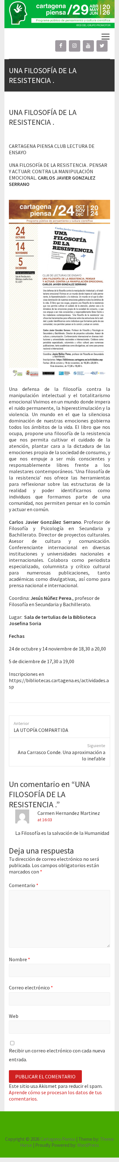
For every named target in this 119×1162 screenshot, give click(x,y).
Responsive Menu (105, 37)
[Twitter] (102, 46)
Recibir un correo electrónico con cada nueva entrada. (57, 1054)
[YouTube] (88, 46)
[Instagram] (74, 46)
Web (13, 1016)
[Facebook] (60, 46)
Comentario (23, 885)
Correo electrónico (31, 987)
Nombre (19, 959)
